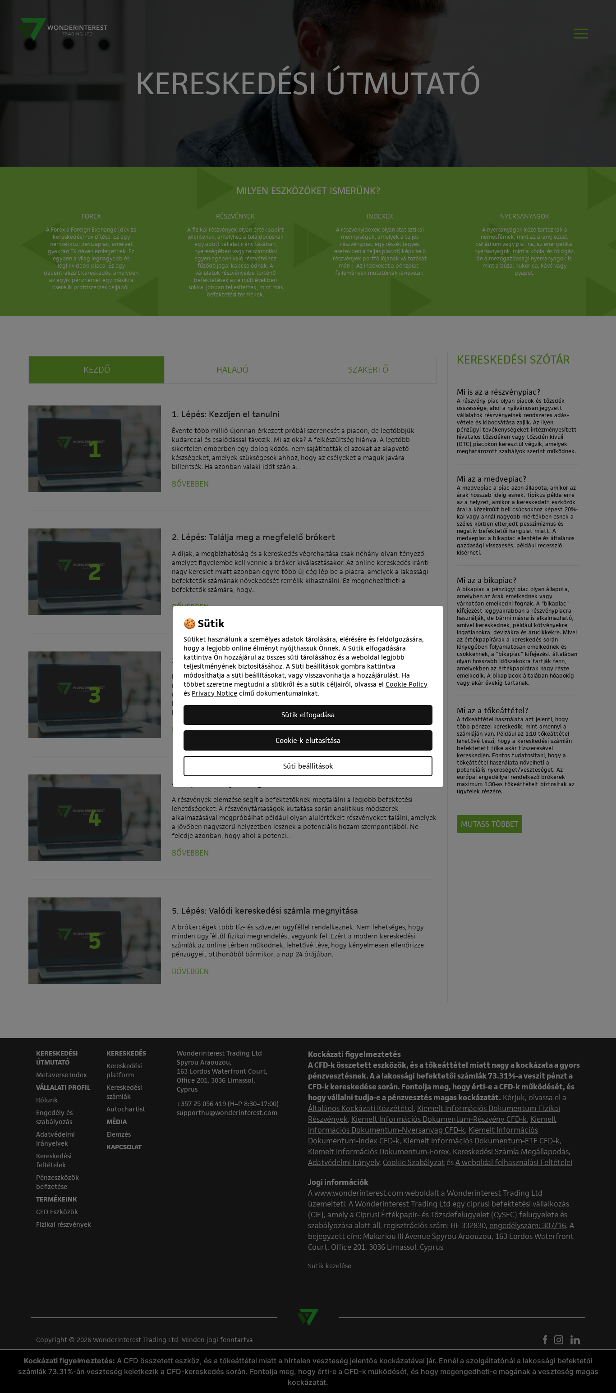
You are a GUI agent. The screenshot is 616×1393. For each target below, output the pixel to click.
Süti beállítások (308, 766)
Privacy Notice (214, 693)
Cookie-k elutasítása (308, 740)
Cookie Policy (407, 684)
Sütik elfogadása (308, 714)
